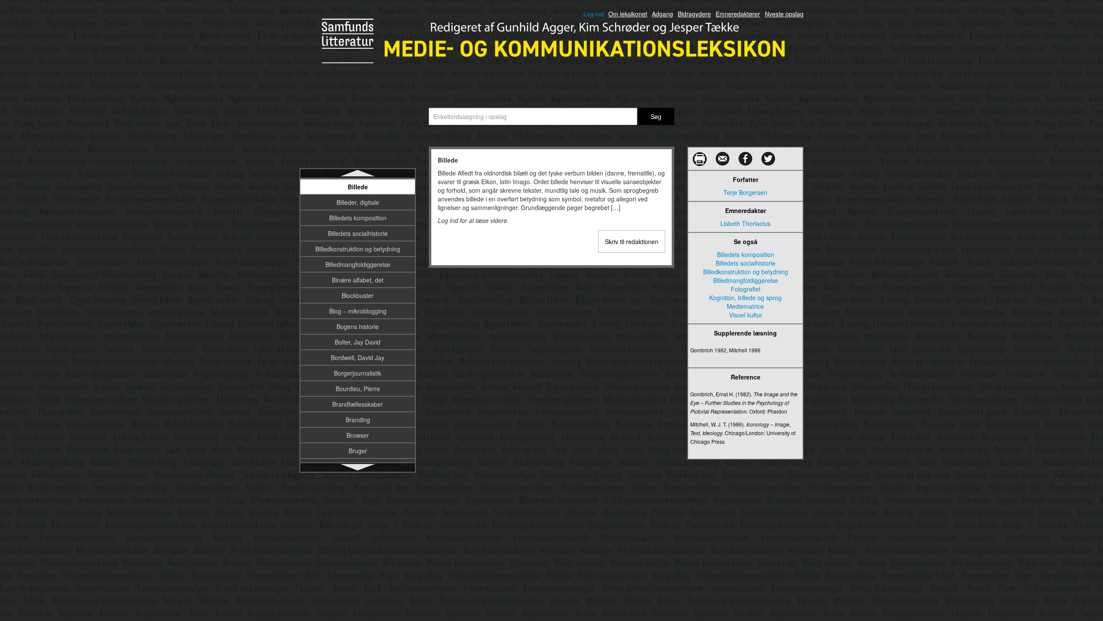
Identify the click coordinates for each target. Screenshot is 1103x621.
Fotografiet (745, 289)
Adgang (662, 13)
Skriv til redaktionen (631, 241)
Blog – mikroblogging (357, 311)
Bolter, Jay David (357, 342)
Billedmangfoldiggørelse (357, 264)
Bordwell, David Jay (357, 357)
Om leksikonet (627, 13)
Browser (357, 435)
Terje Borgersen (745, 192)
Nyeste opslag (784, 13)
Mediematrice (745, 306)
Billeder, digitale (358, 202)
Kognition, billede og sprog (745, 297)
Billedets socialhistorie (358, 233)
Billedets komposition (357, 217)
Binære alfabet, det (357, 280)
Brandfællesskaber (357, 404)
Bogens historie (358, 326)
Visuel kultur (745, 314)
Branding (358, 419)
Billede (358, 186)
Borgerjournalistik (357, 373)
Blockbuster (358, 295)
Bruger (358, 450)
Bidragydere (694, 13)
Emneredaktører (738, 13)
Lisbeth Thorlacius (745, 223)
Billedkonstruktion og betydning (357, 249)
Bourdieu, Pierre (358, 388)
